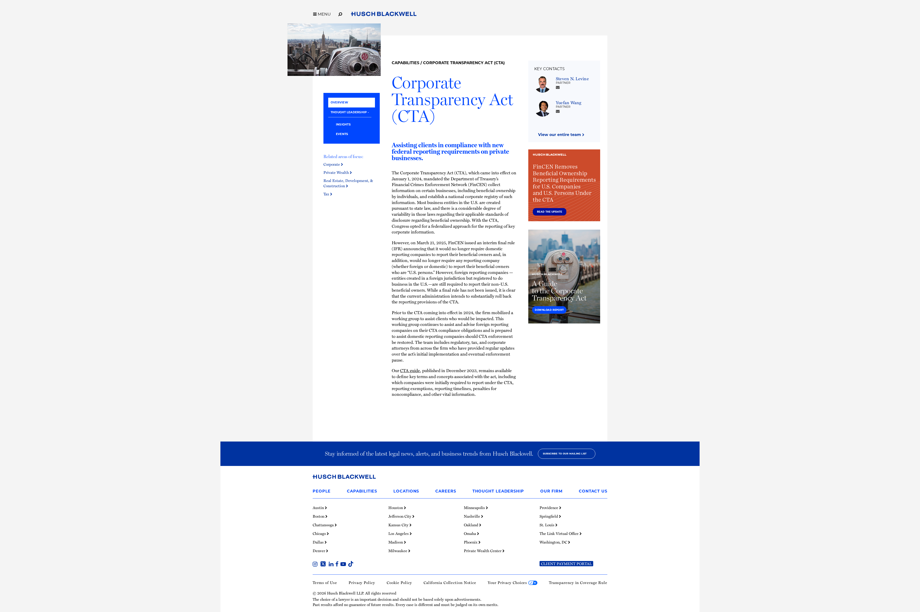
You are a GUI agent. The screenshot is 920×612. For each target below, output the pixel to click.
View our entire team (560, 134)
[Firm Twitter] (324, 564)
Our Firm (551, 491)
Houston (396, 507)
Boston (319, 516)
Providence (549, 507)
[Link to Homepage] (384, 15)
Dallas (319, 542)
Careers (445, 491)
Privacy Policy (362, 582)
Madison (396, 542)
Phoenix (471, 542)
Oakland (471, 524)
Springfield (549, 516)
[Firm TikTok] (351, 564)
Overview (339, 102)
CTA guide (410, 370)
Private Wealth (336, 172)
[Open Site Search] (340, 13)
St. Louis (547, 524)
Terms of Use (325, 582)
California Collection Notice (450, 582)
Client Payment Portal (566, 563)
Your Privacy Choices (508, 582)
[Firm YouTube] (344, 564)
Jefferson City (400, 516)
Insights (343, 124)
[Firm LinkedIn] (332, 564)
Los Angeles (399, 533)
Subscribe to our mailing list (565, 453)
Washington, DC (554, 542)
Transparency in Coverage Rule (578, 582)
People (322, 491)
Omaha (470, 533)
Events (342, 134)
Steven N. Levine (572, 78)
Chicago (320, 533)
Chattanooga (324, 524)
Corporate (332, 164)
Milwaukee (398, 550)
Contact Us (593, 491)
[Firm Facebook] (337, 564)
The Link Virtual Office (560, 533)
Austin (319, 507)
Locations (406, 491)
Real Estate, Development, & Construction (348, 183)
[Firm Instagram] (316, 564)
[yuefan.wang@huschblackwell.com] (558, 111)
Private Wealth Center (483, 550)
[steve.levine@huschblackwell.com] (558, 87)
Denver (319, 550)
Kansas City (398, 524)
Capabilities (405, 63)
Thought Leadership (349, 112)
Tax (326, 194)
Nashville (472, 516)
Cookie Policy (399, 582)
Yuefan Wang (568, 102)
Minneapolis (475, 507)
